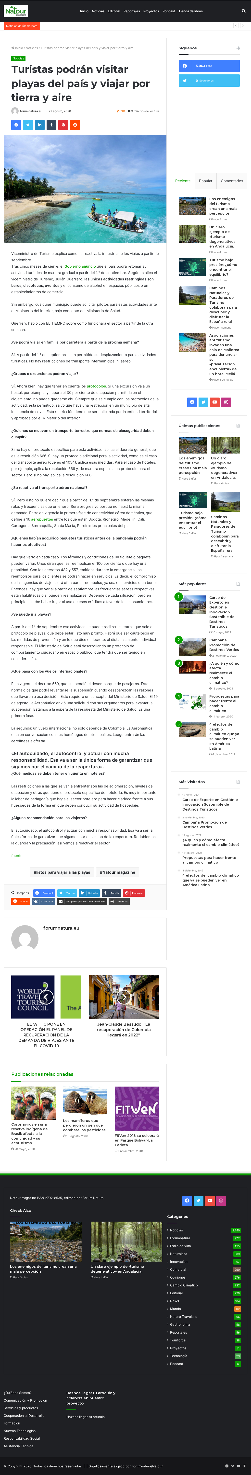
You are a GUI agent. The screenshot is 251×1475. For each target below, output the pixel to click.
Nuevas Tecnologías (20, 1431)
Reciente (183, 181)
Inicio (84, 11)
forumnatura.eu (31, 111)
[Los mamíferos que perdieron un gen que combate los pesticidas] (85, 1101)
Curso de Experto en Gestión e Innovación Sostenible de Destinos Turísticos (221, 612)
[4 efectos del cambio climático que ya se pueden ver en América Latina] (192, 729)
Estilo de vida (180, 1246)
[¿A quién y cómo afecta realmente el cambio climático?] (192, 667)
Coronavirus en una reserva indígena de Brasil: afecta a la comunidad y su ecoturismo (29, 1133)
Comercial (178, 1269)
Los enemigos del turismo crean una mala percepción (223, 206)
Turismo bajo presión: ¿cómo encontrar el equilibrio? (82, 26)
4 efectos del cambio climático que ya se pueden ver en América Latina (224, 736)
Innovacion (179, 1262)
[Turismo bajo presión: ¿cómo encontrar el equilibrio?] (192, 267)
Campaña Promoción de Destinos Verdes (224, 645)
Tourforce (178, 1340)
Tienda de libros (190, 11)
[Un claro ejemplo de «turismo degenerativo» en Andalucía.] (192, 234)
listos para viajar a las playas (63, 872)
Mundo (175, 1309)
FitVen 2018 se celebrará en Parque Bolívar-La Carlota (137, 1140)
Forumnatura (180, 1238)
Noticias (98, 11)
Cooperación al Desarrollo (24, 1416)
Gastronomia (180, 1324)
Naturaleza (178, 1254)
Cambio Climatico (184, 1285)
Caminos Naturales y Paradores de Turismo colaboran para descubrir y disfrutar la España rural (223, 305)
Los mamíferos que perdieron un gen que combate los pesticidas (84, 1125)
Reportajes (132, 11)
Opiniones (178, 1277)
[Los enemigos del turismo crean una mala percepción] (192, 206)
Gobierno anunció (80, 266)
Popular (206, 181)
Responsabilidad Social (22, 1438)
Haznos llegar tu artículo (85, 1417)
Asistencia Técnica (18, 1446)
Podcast (169, 11)
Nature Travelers (183, 1317)
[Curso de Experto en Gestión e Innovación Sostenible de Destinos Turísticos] (192, 604)
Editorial (114, 11)
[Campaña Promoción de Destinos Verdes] (192, 647)
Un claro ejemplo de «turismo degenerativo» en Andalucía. (222, 236)
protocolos (96, 386)
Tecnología (178, 1356)
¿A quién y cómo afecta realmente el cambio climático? (224, 673)
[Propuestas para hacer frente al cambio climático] (192, 702)
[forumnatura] (16, 11)
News (174, 1301)
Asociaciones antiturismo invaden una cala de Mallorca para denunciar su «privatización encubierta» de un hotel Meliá (224, 354)
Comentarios (232, 181)
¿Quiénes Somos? (18, 1393)
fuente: (17, 855)
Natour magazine (118, 872)
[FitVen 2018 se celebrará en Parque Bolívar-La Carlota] (137, 1109)
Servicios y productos (21, 1408)
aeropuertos (42, 519)
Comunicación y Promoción (25, 1400)
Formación (12, 1423)
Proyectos (151, 11)
